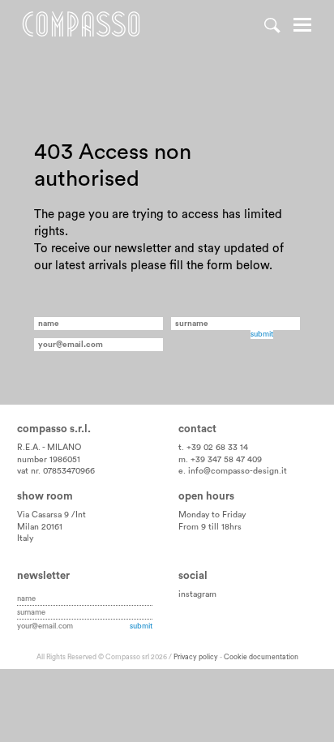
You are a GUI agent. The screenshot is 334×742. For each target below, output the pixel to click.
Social (193, 575)
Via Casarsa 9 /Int (51, 515)
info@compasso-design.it (237, 471)
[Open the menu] (302, 27)
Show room (45, 496)
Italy (25, 538)
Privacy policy (195, 657)
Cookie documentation (261, 657)
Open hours (206, 496)
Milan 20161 (39, 527)
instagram (197, 594)
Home (81, 24)
